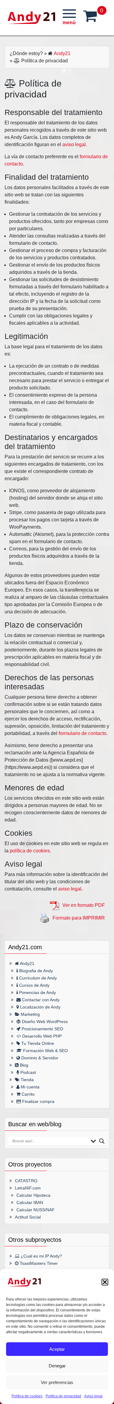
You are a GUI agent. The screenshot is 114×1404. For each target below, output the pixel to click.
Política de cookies (27, 1396)
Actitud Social (28, 1217)
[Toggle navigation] (69, 17)
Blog (23, 1065)
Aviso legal (93, 1396)
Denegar (57, 1365)
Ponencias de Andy (37, 992)
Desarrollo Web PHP (41, 1036)
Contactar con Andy (40, 999)
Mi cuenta (29, 1086)
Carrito (27, 1094)
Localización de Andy (39, 1007)
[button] (105, 1282)
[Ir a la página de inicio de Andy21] (24, 1282)
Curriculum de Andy (37, 978)
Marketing (29, 1014)
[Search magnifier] (102, 1141)
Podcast (27, 1072)
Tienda (26, 1079)
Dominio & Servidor (39, 1057)
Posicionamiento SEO (41, 1028)
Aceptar (57, 1349)
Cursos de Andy (34, 985)
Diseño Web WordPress (44, 1021)
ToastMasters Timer (38, 1263)
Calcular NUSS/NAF (35, 1209)
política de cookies (30, 850)
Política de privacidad (63, 1396)
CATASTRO (26, 1180)
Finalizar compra (37, 1101)
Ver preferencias (57, 1382)
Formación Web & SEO (45, 1050)
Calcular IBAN (29, 1202)
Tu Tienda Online (37, 1043)
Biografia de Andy (35, 970)
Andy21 (62, 53)
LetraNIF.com (28, 1188)
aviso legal (74, 144)
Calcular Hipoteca (33, 1195)
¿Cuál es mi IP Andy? (40, 1256)
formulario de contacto (82, 733)
